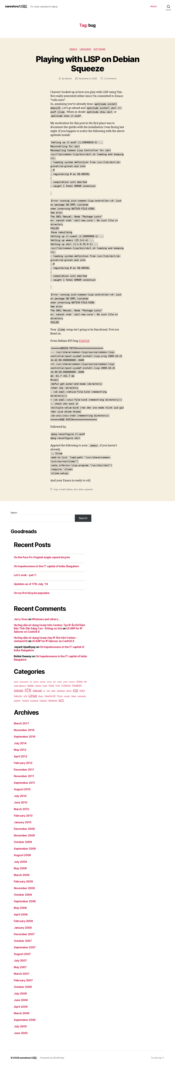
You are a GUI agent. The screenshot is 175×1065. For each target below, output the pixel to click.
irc (44, 691)
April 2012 (20, 756)
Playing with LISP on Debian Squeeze (87, 63)
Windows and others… (46, 619)
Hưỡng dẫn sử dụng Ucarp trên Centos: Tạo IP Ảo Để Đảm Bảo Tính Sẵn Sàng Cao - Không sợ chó (49, 626)
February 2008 (23, 921)
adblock (16, 682)
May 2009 (20, 868)
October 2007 (23, 940)
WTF (61, 700)
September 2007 (25, 947)
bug (56, 489)
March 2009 (21, 875)
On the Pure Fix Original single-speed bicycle (42, 557)
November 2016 (24, 730)
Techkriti (25, 700)
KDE (75, 690)
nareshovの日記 (16, 6)
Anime (79, 681)
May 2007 (20, 967)
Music (40, 696)
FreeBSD (77, 685)
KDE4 (82, 690)
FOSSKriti (66, 685)
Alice (54, 682)
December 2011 (24, 769)
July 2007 (20, 960)
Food (51, 685)
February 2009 (23, 881)
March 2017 (21, 723)
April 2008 (21, 914)
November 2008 (24, 888)
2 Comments (110, 78)
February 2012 (23, 763)
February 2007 (23, 980)
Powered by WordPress (52, 1057)
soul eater (82, 696)
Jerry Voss (21, 619)
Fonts (45, 686)
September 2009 (25, 848)
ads (31, 682)
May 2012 (20, 749)
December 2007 (24, 934)
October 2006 (23, 987)
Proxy (60, 696)
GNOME (18, 690)
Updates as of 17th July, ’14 (31, 584)
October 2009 (23, 842)
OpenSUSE (50, 696)
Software (99, 49)
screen (67, 696)
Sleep (73, 696)
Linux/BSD (85, 49)
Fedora (38, 686)
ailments (36, 682)
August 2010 (22, 789)
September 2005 (25, 1020)
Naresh (68, 78)
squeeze (89, 489)
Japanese (61, 691)
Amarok (59, 682)
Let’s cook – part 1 (25, 575)
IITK (28, 690)
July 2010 (20, 796)
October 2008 (23, 894)
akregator (43, 682)
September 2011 (24, 782)
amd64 (65, 682)
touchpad (34, 700)
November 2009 (24, 835)
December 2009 (24, 828)
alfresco (49, 682)
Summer (17, 700)
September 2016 (24, 736)
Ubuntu (43, 700)
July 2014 (20, 743)
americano (72, 682)
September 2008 (25, 901)
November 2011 (24, 776)
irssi (48, 691)
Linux (32, 695)
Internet (37, 690)
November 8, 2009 (88, 78)
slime (81, 489)
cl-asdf (62, 489)
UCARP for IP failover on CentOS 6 (53, 641)
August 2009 (22, 855)
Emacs (73, 49)
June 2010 (20, 802)
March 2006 (21, 1013)
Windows (52, 700)
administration (24, 682)
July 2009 (20, 861)
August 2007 (22, 954)
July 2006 (20, 993)
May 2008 (20, 907)
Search (14, 512)
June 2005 (21, 1033)
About (153, 6)
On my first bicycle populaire (31, 593)
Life (25, 696)
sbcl (76, 489)
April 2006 (21, 1006)
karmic (68, 691)
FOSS (57, 686)
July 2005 (20, 1026)
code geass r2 (20, 686)
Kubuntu (18, 696)
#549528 (84, 341)
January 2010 (22, 822)
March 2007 (21, 973)
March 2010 (21, 809)
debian (69, 489)
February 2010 (23, 815)
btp (85, 681)
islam (53, 691)
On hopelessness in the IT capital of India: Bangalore (46, 566)
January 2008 (23, 927)
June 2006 (21, 1000)
